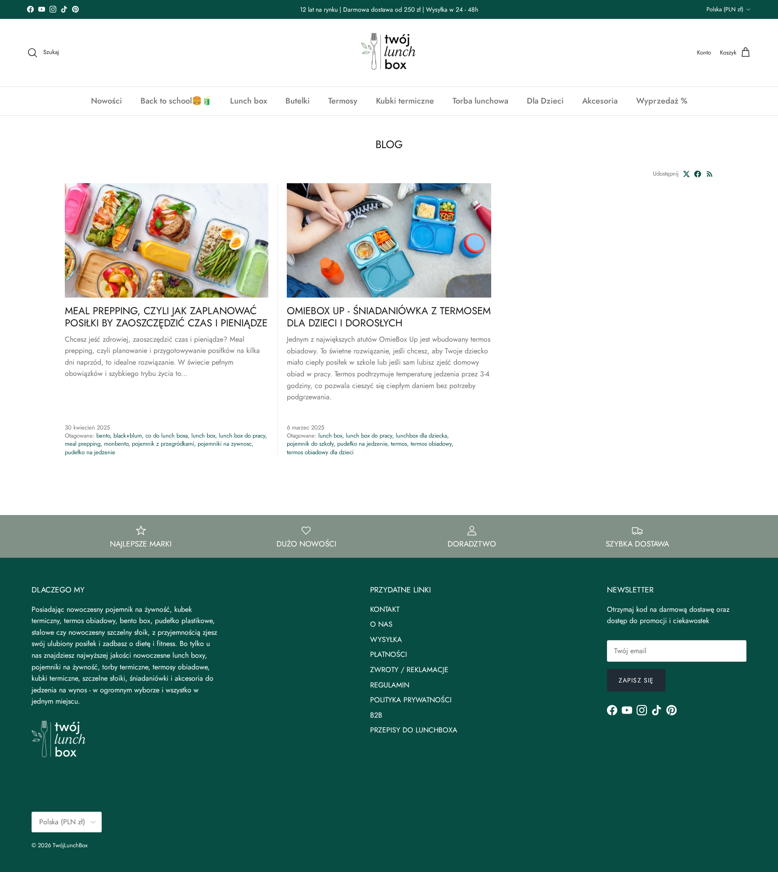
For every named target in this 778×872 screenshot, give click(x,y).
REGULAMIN (389, 685)
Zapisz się (636, 680)
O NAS (381, 624)
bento (103, 435)
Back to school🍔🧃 (176, 101)
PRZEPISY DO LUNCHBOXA (413, 730)
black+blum (127, 435)
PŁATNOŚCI (388, 654)
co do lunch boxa (166, 435)
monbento (116, 443)
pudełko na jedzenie (90, 452)
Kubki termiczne (405, 101)
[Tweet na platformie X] (686, 174)
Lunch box (248, 101)
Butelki (297, 101)
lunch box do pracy (242, 435)
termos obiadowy (431, 443)
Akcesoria (600, 101)
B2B (376, 715)
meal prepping (82, 443)
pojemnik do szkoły (310, 443)
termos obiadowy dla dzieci (320, 452)
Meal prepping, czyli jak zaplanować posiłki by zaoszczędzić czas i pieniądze (166, 316)
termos (399, 443)
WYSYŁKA (386, 639)
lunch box (203, 435)
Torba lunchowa (480, 101)
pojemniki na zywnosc (225, 443)
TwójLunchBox (70, 845)
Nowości (106, 101)
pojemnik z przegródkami (163, 443)
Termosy (342, 101)
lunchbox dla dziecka (421, 435)
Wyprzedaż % (662, 101)
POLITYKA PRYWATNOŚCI (411, 700)
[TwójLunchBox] (389, 52)
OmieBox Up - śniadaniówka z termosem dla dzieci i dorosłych (389, 316)
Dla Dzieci (545, 101)
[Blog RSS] (709, 174)
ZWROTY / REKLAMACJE (409, 669)
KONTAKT (384, 609)
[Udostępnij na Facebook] (697, 174)
